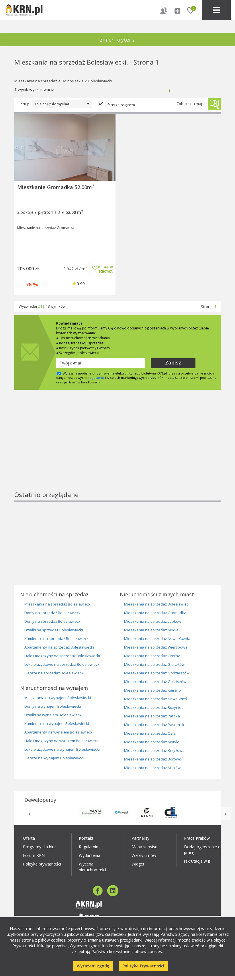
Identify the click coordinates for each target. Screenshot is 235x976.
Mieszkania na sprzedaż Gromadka (155, 612)
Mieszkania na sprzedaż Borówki (153, 759)
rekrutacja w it (197, 861)
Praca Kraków (197, 838)
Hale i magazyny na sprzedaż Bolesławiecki (62, 655)
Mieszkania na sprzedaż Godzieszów (156, 673)
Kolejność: (51, 104)
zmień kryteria (118, 39)
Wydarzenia (89, 855)
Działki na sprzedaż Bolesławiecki (53, 629)
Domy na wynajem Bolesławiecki (52, 706)
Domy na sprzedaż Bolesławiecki (52, 612)
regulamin (96, 377)
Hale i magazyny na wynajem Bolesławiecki (61, 740)
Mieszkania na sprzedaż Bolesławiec (156, 604)
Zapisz (173, 362)
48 (48, 306)
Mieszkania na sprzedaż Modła (151, 629)
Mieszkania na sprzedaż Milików (152, 767)
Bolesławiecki (100, 81)
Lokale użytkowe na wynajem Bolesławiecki (62, 749)
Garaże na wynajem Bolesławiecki (54, 757)
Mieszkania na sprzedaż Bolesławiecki (57, 604)
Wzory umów (144, 855)
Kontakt (86, 838)
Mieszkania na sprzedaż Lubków (152, 621)
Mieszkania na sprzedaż (35, 81)
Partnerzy (140, 838)
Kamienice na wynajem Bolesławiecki (56, 723)
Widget (138, 864)
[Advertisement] (117, 450)
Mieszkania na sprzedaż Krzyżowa (154, 750)
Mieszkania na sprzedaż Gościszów (155, 681)
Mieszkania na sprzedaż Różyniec (153, 707)
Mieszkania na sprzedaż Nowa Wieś (155, 698)
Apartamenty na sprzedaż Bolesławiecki (59, 647)
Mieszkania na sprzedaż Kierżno (152, 690)
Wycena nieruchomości (92, 866)
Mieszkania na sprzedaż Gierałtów (154, 664)
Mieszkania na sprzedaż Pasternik (154, 724)
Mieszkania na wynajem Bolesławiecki (57, 697)
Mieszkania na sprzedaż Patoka (152, 716)
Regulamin (88, 846)
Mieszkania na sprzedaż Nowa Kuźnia (157, 638)
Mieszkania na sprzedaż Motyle (151, 741)
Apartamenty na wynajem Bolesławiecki (58, 732)
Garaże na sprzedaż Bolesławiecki (54, 673)
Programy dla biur (39, 846)
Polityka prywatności (42, 864)
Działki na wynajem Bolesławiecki (53, 714)
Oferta (29, 838)
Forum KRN (34, 855)
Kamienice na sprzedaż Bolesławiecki (56, 638)
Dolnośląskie (73, 81)
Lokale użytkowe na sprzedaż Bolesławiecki (62, 664)
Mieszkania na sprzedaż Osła (150, 733)
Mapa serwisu (144, 846)
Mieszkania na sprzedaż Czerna (152, 655)
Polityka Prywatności (143, 966)
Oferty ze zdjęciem (120, 104)
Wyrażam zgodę (93, 966)
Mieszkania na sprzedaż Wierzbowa (155, 647)
